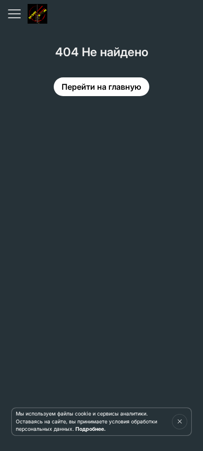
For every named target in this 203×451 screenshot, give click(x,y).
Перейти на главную (101, 87)
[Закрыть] (179, 421)
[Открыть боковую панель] (14, 14)
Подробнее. (90, 429)
